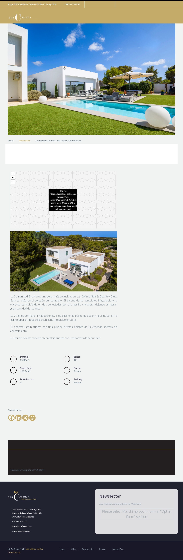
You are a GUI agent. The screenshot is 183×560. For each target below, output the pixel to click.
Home (62, 549)
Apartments (87, 549)
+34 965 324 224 (71, 4)
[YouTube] (108, 4)
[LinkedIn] (95, 4)
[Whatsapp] (32, 418)
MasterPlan (118, 549)
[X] (25, 418)
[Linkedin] (18, 418)
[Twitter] (99, 4)
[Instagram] (104, 4)
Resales (102, 549)
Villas (73, 549)
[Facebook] (91, 4)
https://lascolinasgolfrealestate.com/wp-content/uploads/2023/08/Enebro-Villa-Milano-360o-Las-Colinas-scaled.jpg (63, 200)
